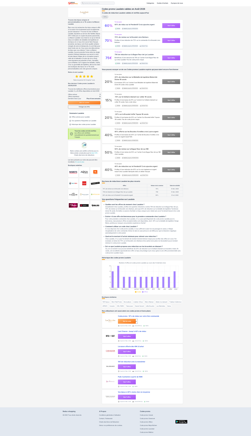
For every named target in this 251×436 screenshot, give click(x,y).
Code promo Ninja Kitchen (148, 425)
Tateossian (129, 306)
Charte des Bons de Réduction (109, 422)
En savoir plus (79, 162)
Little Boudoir (150, 306)
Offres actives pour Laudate (81, 117)
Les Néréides (160, 306)
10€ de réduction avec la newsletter (131, 362)
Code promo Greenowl (147, 418)
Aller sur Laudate (84, 102)
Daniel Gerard (139, 306)
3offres (105, 17)
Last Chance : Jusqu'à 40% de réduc (132, 331)
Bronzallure (127, 302)
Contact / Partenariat (105, 418)
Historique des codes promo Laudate (84, 124)
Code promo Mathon (146, 432)
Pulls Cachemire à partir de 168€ (130, 377)
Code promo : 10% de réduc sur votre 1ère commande (138, 316)
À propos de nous (177, 3)
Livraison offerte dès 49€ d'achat (131, 346)
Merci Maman (149, 302)
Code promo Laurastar (147, 429)
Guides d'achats (162, 3)
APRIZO (105, 306)
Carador (112, 306)
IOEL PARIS (120, 306)
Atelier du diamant (161, 302)
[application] (142, 278)
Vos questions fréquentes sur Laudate (84, 120)
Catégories (150, 3)
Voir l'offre (171, 25)
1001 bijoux (106, 302)
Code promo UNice (146, 422)
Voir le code (127, 321)
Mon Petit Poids (117, 302)
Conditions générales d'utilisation (110, 415)
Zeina (169, 306)
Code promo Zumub (146, 415)
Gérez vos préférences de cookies (110, 425)
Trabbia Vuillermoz (175, 302)
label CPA (94, 153)
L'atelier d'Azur (138, 302)
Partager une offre (84, 107)
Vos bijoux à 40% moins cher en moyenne (134, 392)
